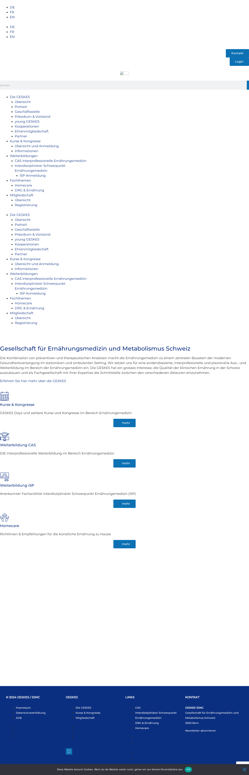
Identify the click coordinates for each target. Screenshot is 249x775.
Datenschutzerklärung (31, 712)
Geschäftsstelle (27, 112)
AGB (19, 718)
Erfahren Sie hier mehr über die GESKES (33, 381)
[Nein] (244, 769)
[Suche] (248, 85)
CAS (138, 707)
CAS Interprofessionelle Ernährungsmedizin (50, 161)
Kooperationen (27, 126)
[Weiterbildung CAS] (4, 436)
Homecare (23, 185)
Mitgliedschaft (21, 195)
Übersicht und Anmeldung (37, 146)
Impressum (23, 707)
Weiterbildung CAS (18, 445)
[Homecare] (4, 517)
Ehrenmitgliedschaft (31, 131)
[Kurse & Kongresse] (4, 396)
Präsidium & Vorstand (32, 117)
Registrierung (26, 205)
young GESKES (27, 122)
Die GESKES (20, 97)
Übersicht (23, 102)
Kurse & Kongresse (25, 141)
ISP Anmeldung (33, 176)
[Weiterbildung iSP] (4, 477)
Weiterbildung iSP (17, 485)
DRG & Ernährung (29, 190)
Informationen (26, 151)
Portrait (21, 107)
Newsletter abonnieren (200, 730)
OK (188, 769)
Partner (21, 136)
